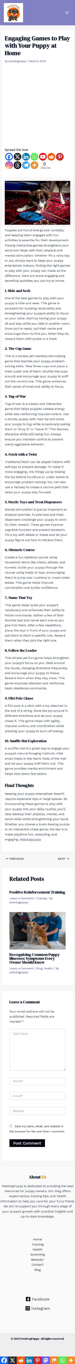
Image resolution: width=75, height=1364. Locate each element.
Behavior (37, 1259)
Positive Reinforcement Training (37, 892)
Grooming (37, 1254)
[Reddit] (51, 157)
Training (41, 898)
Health (48, 968)
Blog (39, 968)
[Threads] (17, 165)
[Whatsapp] (34, 157)
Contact (37, 1264)
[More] (34, 165)
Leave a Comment (21, 898)
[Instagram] (9, 165)
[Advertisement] (37, 103)
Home (37, 1239)
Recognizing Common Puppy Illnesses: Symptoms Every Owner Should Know (34, 958)
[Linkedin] (26, 157)
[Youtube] (43, 157)
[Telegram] (26, 165)
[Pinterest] (60, 157)
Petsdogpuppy (30, 839)
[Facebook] (9, 157)
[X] (17, 157)
